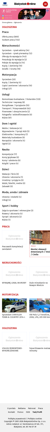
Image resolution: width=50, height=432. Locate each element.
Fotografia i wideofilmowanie (15, 114)
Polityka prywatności (17, 418)
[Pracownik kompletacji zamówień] (14, 237)
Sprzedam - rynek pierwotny (15, 53)
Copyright (8, 421)
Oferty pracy (7, 36)
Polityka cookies (35, 418)
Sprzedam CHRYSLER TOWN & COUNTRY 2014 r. (13, 315)
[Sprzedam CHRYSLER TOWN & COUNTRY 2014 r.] (14, 305)
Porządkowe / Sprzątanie (13, 105)
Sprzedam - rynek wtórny (13, 50)
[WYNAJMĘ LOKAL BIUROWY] (14, 274)
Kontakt (11, 412)
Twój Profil (37, 412)
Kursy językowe (9, 157)
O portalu (11, 408)
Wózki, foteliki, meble (12, 183)
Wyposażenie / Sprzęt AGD (14, 131)
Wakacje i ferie (9, 174)
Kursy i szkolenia (9, 160)
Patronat (32, 408)
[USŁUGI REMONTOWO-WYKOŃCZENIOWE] (14, 339)
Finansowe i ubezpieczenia (14, 111)
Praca (40, 408)
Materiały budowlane (12, 137)
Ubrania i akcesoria (11, 177)
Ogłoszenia (18, 22)
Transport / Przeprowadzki (14, 108)
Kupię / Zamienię (10, 66)
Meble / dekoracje (10, 128)
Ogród (5, 143)
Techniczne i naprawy (12, 102)
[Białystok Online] (25, 4)
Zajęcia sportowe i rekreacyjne (16, 210)
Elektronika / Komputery (13, 134)
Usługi (5, 88)
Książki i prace (8, 163)
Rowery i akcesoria (10, 213)
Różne (5, 117)
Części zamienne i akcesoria (15, 85)
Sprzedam (7, 79)
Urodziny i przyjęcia (11, 180)
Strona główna (7, 22)
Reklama (22, 408)
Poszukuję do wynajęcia (13, 59)
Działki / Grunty (9, 69)
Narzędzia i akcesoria (12, 140)
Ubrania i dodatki (10, 197)
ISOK (28, 412)
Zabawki (6, 186)
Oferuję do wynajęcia (12, 56)
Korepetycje (7, 154)
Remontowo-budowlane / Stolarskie (19, 99)
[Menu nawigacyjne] (45, 4)
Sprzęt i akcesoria (10, 216)
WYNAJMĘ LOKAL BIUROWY (14, 283)
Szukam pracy (8, 40)
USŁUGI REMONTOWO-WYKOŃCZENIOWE (12, 349)
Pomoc (20, 412)
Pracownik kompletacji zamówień (12, 247)
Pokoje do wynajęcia (11, 62)
